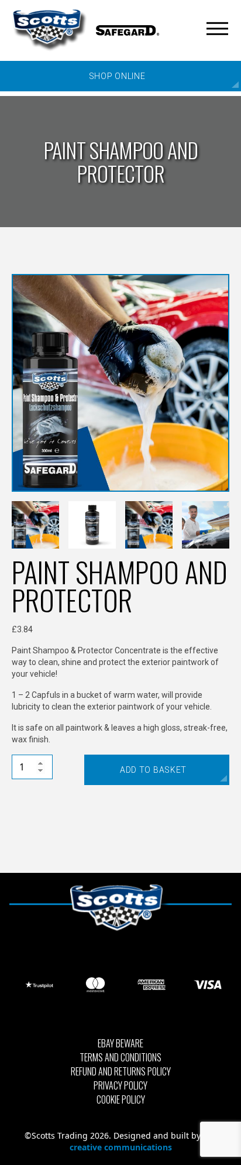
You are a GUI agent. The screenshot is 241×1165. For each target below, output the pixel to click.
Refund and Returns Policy (121, 1071)
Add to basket (153, 770)
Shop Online (117, 76)
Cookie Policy (121, 1099)
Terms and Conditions (120, 1057)
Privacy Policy (120, 1085)
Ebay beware (120, 1043)
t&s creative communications (143, 1141)
